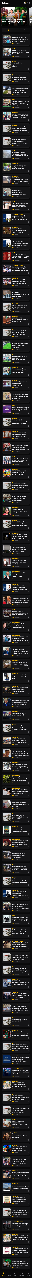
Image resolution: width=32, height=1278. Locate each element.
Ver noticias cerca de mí (17, 30)
